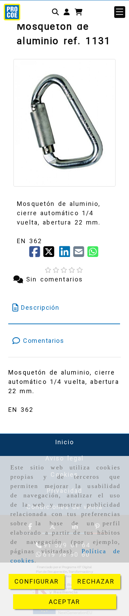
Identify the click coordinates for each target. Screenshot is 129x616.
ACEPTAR (64, 601)
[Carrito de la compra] (78, 12)
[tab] (64, 307)
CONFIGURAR (36, 581)
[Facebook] (36, 254)
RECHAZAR (95, 581)
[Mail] (80, 254)
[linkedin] (66, 254)
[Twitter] (51, 254)
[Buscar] (55, 12)
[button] (66, 12)
